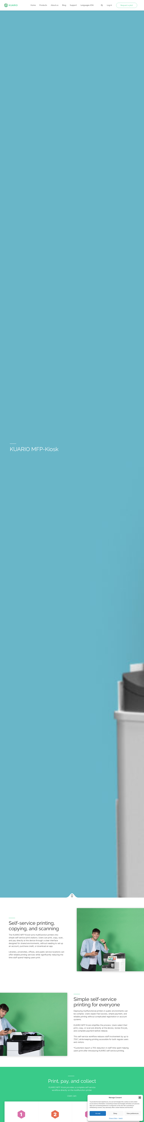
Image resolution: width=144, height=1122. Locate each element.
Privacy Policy (113, 1118)
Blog (64, 5)
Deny (115, 1113)
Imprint (121, 1118)
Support (73, 5)
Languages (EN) (87, 5)
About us (54, 5)
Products (43, 5)
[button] (140, 1098)
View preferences (133, 1113)
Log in (109, 5)
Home (33, 5)
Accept (97, 1113)
